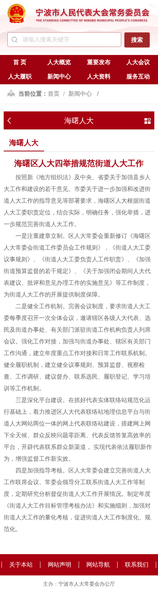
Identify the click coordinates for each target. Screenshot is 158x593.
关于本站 (21, 564)
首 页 (19, 62)
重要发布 (99, 62)
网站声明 (59, 564)
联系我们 (136, 564)
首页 (54, 94)
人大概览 (59, 62)
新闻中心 (59, 76)
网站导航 (98, 564)
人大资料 (99, 76)
